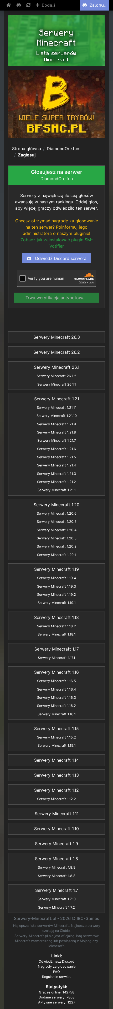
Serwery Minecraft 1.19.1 (57, 603)
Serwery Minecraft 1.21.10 (57, 416)
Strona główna (26, 148)
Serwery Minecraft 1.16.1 (57, 714)
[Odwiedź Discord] (19, 5)
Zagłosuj (26, 154)
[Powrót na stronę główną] (9, 5)
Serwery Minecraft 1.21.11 (56, 408)
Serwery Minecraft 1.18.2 (56, 626)
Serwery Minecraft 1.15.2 (56, 737)
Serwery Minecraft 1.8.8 (56, 876)
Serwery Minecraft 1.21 (56, 398)
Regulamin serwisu (56, 977)
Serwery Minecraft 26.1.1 (56, 384)
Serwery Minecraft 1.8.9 (56, 867)
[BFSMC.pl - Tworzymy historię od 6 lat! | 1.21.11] (56, 104)
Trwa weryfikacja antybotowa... (56, 297)
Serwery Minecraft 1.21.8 (56, 432)
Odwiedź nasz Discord (56, 961)
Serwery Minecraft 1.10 (56, 828)
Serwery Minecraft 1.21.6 (56, 449)
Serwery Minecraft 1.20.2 (56, 546)
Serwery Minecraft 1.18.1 (57, 634)
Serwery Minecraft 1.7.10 (57, 899)
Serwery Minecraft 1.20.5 (56, 522)
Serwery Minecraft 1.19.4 (56, 578)
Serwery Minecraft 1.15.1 (57, 745)
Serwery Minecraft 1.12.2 (56, 799)
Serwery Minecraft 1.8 (56, 858)
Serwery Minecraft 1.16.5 (56, 681)
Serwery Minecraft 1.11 (57, 813)
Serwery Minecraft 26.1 (56, 367)
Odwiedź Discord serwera (60, 258)
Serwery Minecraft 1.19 (56, 569)
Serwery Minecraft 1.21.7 (56, 440)
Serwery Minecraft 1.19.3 (56, 586)
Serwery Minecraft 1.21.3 (56, 474)
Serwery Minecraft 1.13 (56, 775)
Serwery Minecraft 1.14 (56, 760)
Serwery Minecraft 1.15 (56, 728)
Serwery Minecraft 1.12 (56, 790)
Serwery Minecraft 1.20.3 (56, 538)
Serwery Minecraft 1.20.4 (56, 530)
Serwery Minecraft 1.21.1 (57, 490)
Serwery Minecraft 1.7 (56, 890)
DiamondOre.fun (63, 148)
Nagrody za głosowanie (56, 966)
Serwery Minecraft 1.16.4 (56, 689)
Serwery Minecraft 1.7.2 (56, 907)
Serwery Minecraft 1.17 (56, 649)
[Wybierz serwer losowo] (29, 5)
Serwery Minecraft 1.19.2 (56, 595)
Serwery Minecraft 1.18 (56, 617)
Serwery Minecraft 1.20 (56, 504)
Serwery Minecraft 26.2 (56, 352)
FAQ (56, 972)
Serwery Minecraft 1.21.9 (56, 424)
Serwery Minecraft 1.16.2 (56, 706)
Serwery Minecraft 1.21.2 (56, 482)
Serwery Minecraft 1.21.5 (56, 457)
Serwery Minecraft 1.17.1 (56, 658)
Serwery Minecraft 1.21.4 (56, 465)
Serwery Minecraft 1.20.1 (56, 555)
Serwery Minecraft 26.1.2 (56, 376)
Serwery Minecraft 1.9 (56, 843)
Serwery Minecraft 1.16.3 (56, 698)
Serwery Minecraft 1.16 (56, 672)
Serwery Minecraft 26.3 (56, 337)
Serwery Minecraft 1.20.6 (56, 513)
